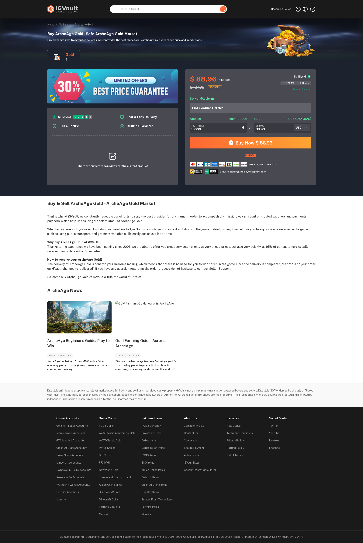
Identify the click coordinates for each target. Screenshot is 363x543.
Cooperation (191, 440)
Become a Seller (281, 9)
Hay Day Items (150, 492)
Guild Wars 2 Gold (109, 492)
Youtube (274, 433)
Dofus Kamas (107, 447)
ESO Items (147, 462)
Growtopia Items (151, 433)
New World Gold (108, 470)
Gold (69, 54)
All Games (64, 24)
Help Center (233, 425)
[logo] (62, 9)
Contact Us (191, 433)
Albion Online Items (153, 470)
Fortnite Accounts (67, 492)
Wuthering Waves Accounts (73, 484)
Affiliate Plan (192, 455)
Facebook (275, 447)
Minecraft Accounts (68, 462)
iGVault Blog (191, 462)
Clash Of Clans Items (154, 484)
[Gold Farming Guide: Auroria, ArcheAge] (147, 317)
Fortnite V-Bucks (109, 506)
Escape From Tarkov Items (157, 499)
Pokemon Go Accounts (70, 477)
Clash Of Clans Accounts (71, 447)
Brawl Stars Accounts (69, 455)
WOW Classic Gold (110, 440)
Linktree (274, 440)
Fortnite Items (150, 506)
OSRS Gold (105, 455)
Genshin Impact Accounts (72, 425)
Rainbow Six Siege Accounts (73, 470)
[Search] (223, 9)
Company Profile (194, 425)
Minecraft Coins (109, 499)
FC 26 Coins (106, 425)
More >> (61, 499)
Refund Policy (235, 447)
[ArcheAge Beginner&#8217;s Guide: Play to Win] (79, 317)
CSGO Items (148, 455)
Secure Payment (194, 447)
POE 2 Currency (151, 425)
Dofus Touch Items (153, 447)
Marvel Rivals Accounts (70, 433)
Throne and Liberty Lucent (115, 477)
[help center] (312, 9)
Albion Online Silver (110, 484)
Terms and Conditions (239, 433)
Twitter (273, 425)
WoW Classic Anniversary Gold (117, 433)
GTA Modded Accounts (70, 440)
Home (50, 24)
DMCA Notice (234, 455)
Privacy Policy (235, 440)
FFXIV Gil (104, 462)
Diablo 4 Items (150, 477)
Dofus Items (148, 440)
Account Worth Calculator (200, 470)
